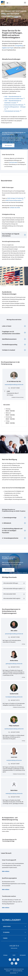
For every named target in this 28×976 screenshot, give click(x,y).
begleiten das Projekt (7, 47)
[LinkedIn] (18, 960)
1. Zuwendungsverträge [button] (9, 517)
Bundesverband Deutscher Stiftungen (13, 105)
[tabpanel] (14, 16)
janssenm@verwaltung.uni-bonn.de (14, 633)
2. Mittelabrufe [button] (6, 523)
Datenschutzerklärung (17, 970)
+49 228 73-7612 (15, 667)
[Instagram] (10, 960)
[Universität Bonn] (3, 3)
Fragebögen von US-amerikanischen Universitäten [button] (11, 332)
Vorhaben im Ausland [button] (8, 350)
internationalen (13, 162)
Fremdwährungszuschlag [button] (9, 344)
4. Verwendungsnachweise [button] (10, 538)
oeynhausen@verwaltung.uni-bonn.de (14, 728)
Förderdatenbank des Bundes (12, 111)
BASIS (14, 955)
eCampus (5, 955)
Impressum (8, 970)
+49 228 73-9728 (15, 797)
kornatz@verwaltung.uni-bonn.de (14, 697)
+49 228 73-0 (14, 946)
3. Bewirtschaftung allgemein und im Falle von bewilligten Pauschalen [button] (12, 530)
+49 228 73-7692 (15, 637)
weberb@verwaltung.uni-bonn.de (14, 793)
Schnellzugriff (11, 919)
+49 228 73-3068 (15, 388)
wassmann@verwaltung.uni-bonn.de (14, 384)
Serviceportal (23, 955)
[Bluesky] (14, 960)
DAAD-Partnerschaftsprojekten (14, 200)
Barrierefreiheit (13, 972)
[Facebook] (16, 963)
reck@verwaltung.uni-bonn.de (14, 760)
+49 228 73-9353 (15, 732)
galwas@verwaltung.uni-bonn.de (14, 663)
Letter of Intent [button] (6, 326)
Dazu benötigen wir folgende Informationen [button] (10, 235)
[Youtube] (12, 963)
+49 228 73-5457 (15, 763)
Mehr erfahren (5, 871)
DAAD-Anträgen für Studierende (15, 198)
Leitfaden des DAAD (15, 207)
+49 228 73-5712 (15, 700)
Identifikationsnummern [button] (9, 339)
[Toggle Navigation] (25, 2)
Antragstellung (19, 45)
